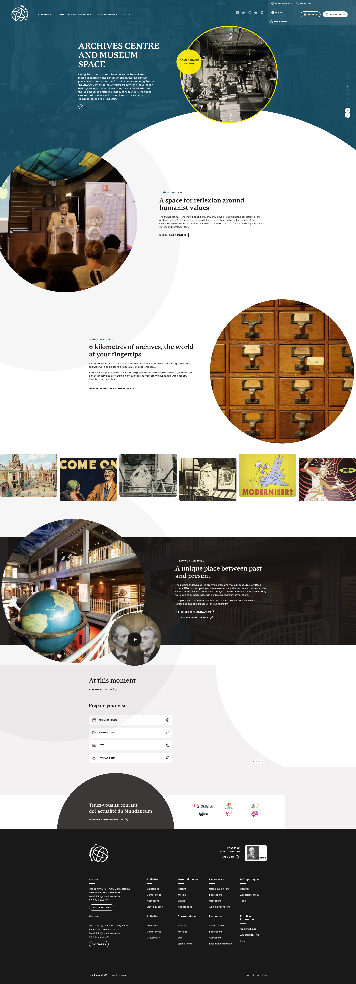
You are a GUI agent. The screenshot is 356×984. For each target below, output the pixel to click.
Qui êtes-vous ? (283, 3)
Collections (215, 900)
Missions (182, 931)
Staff (180, 937)
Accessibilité (247, 894)
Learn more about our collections (109, 388)
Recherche (305, 3)
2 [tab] (347, 90)
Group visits (153, 937)
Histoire (182, 888)
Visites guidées (155, 906)
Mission (182, 894)
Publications (215, 894)
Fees (101, 745)
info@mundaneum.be (108, 896)
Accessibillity (247, 935)
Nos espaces (185, 906)
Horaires (244, 888)
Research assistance (220, 943)
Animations (153, 900)
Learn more (228, 857)
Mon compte (280, 21)
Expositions (153, 888)
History (182, 925)
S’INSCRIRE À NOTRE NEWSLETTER (106, 819)
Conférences (154, 894)
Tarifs (243, 900)
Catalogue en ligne (219, 888)
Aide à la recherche (220, 906)
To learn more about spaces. (191, 617)
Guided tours (107, 732)
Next (347, 110)
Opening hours (108, 720)
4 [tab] (347, 99)
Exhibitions (152, 925)
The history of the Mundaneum (193, 611)
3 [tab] (347, 94)
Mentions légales (120, 975)
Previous (347, 115)
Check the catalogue (92, 91)
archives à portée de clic (189, 62)
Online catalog (217, 925)
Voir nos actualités (100, 689)
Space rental (185, 943)
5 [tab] (347, 103)
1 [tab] (347, 86)
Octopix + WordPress (257, 975)
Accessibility (108, 757)
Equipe (181, 900)
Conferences (154, 931)
